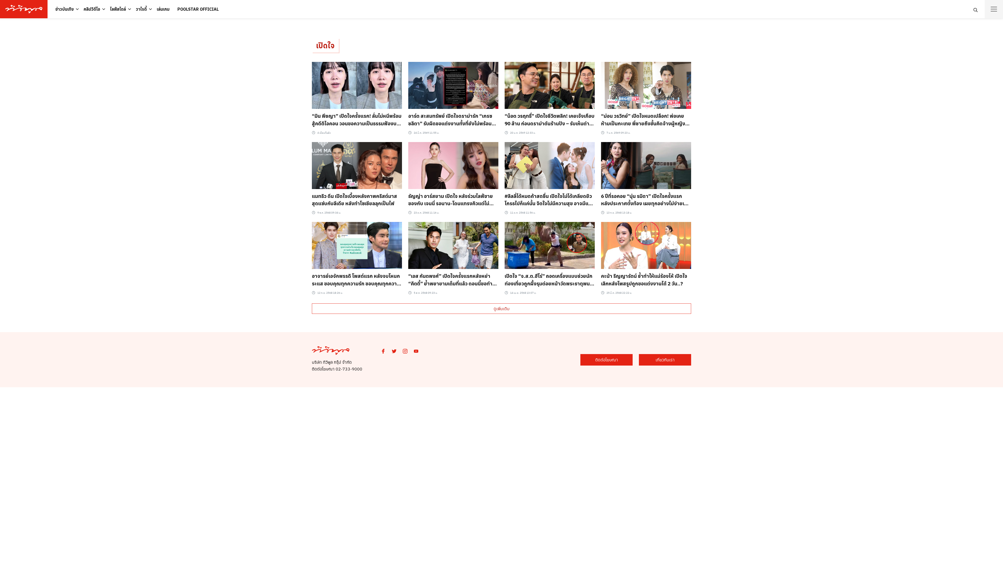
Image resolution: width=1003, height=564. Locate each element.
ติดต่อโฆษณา (606, 360)
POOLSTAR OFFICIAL (198, 9)
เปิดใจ (325, 45)
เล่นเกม (163, 9)
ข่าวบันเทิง (64, 9)
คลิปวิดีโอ (92, 9)
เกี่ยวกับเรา (665, 360)
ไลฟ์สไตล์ (118, 9)
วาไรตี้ (141, 9)
